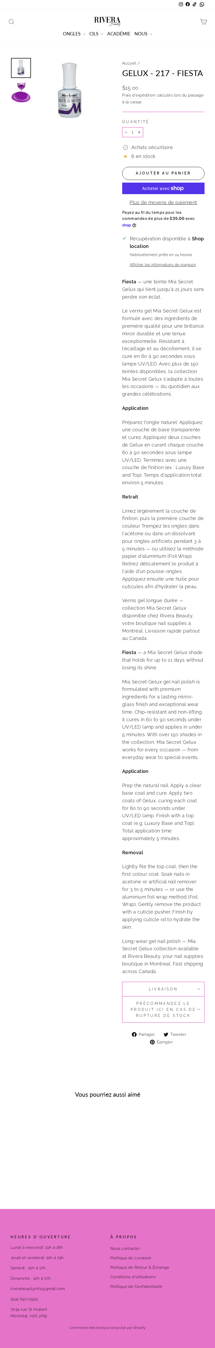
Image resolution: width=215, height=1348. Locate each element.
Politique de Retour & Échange (139, 1267)
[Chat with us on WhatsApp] (202, 4)
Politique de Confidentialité (136, 1286)
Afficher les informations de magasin (163, 264)
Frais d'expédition (138, 95)
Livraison (163, 989)
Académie (119, 33)
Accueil (129, 63)
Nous (141, 33)
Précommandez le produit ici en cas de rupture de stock (163, 1009)
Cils (94, 33)
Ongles (72, 33)
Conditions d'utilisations (132, 1277)
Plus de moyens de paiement (163, 202)
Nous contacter (125, 1248)
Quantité (136, 121)
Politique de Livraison (131, 1258)
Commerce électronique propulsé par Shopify (107, 1328)
